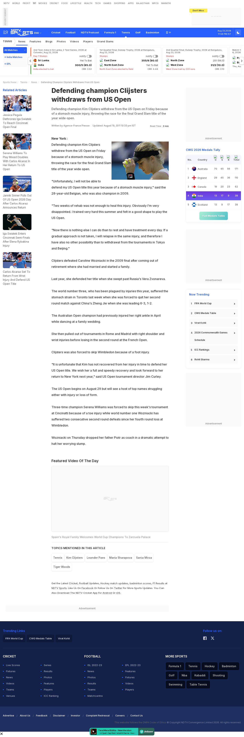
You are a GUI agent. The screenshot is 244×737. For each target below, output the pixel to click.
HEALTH (88, 3)
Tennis (125, 32)
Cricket (55, 32)
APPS (131, 3)
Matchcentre (95, 695)
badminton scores (140, 583)
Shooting (219, 675)
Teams (10, 689)
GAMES (107, 3)
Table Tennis (198, 684)
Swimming (175, 684)
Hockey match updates (114, 583)
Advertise (8, 715)
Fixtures (10, 671)
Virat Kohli (200, 322)
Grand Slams (105, 41)
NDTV (7, 3)
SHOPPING (119, 3)
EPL (9, 63)
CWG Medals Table (205, 313)
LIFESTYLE (75, 3)
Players (88, 41)
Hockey (210, 666)
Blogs (49, 41)
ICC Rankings (201, 349)
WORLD (16, 3)
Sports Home (9, 82)
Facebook (87, 588)
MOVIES (43, 3)
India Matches (14, 57)
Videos (74, 41)
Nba (184, 675)
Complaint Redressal (98, 715)
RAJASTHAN (142, 3)
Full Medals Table (213, 215)
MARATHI (166, 3)
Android (107, 592)
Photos (61, 41)
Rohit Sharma (201, 359)
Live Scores (13, 665)
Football (70, 32)
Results (48, 671)
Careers (120, 715)
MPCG (155, 3)
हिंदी (34, 3)
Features (35, 41)
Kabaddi (199, 675)
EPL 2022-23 (132, 665)
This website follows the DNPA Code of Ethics (140, 722)
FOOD (64, 3)
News (22, 41)
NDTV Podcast (90, 32)
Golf (137, 32)
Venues (10, 695)
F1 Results (159, 583)
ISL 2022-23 (94, 665)
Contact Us (136, 715)
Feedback (41, 715)
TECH (98, 3)
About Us (25, 715)
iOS (118, 592)
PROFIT (26, 3)
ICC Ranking (51, 695)
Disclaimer (59, 715)
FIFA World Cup (203, 303)
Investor (75, 715)
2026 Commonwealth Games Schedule (210, 336)
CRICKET (54, 3)
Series (47, 665)
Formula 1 (110, 32)
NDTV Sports (59, 588)
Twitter (118, 588)
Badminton (152, 32)
